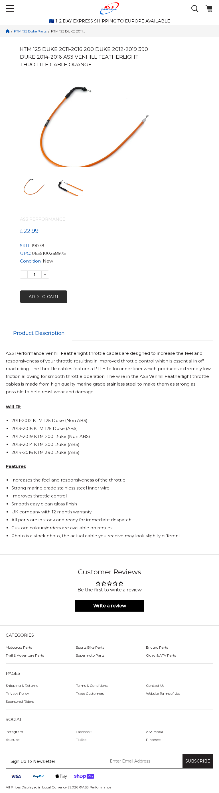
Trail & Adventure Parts (25, 655)
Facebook (84, 732)
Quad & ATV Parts (161, 655)
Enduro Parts (157, 647)
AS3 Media (154, 732)
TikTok (81, 739)
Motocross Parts (19, 647)
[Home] (7, 31)
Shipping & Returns (22, 685)
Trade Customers (90, 693)
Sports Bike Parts (90, 647)
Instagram (14, 732)
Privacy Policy (17, 693)
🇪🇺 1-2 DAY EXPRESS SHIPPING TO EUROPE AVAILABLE (109, 21)
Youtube (12, 739)
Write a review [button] (109, 605)
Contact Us (155, 685)
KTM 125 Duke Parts (30, 31)
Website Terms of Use (163, 693)
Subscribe (197, 761)
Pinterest (153, 739)
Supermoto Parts (90, 655)
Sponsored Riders (20, 701)
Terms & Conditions (92, 685)
